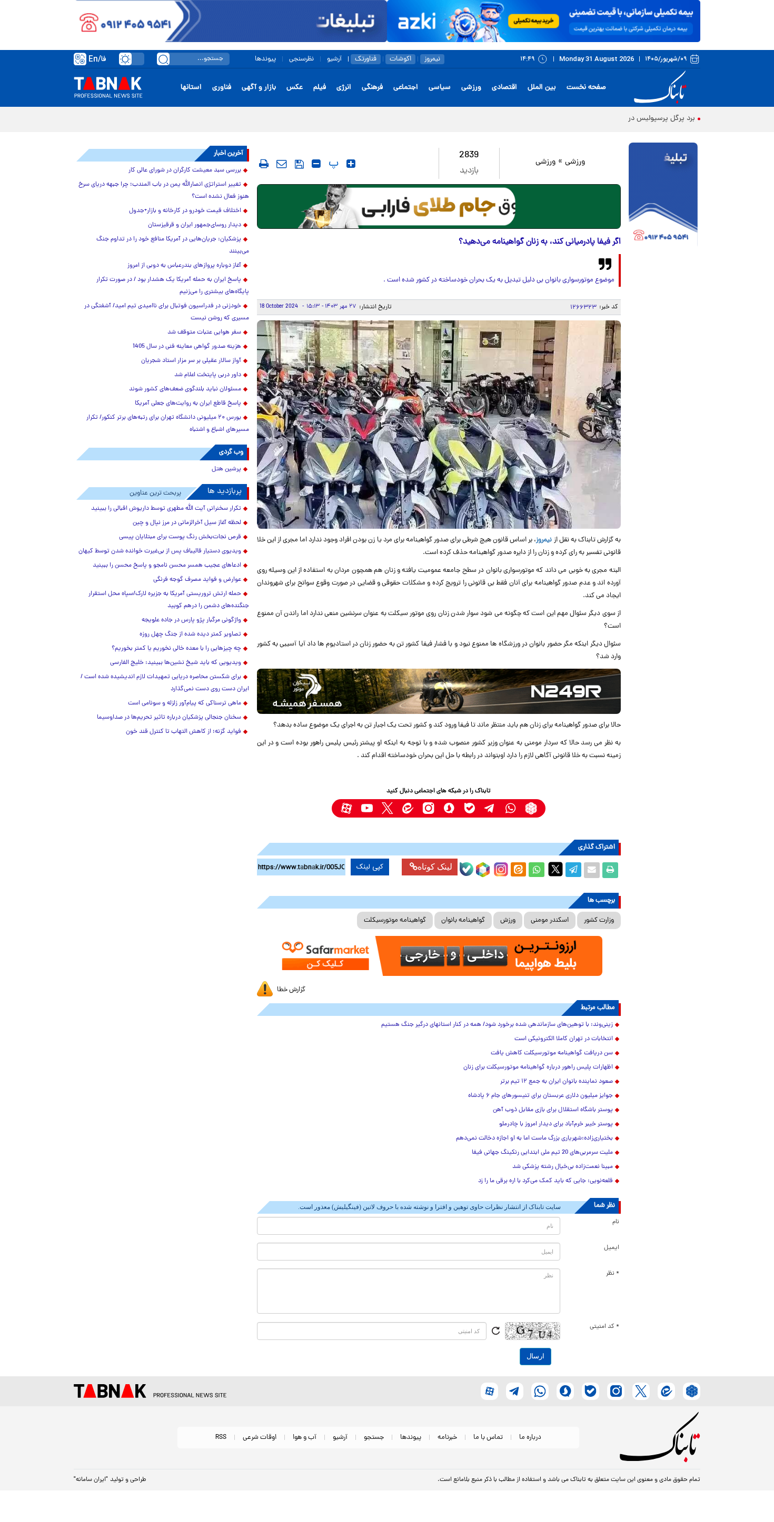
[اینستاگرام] (500, 868)
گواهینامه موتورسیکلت (395, 920)
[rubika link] (531, 808)
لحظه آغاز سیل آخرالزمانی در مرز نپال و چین (187, 523)
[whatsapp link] (510, 808)
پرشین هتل (226, 469)
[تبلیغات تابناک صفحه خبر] (663, 196)
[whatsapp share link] (536, 870)
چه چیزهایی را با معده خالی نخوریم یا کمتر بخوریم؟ (176, 648)
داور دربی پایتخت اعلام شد (207, 375)
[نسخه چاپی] (610, 870)
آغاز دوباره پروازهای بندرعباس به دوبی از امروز (184, 265)
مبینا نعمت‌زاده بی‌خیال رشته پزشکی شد (562, 1167)
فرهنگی (372, 87)
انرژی (343, 87)
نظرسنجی (301, 59)
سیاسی (440, 87)
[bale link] (469, 808)
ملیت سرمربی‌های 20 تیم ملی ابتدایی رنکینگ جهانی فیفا (542, 1152)
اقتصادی (504, 87)
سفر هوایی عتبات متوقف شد (204, 332)
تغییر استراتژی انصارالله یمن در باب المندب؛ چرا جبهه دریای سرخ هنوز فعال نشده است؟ (163, 190)
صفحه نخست (586, 87)
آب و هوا (304, 1438)
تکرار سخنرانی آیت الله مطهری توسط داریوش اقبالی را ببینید (166, 508)
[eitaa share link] (518, 870)
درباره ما (530, 1438)
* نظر (612, 1273)
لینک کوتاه (435, 866)
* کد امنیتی (604, 1327)
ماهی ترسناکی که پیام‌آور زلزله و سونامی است (184, 703)
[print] (263, 163)
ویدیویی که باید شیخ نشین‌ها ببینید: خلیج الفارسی (175, 663)
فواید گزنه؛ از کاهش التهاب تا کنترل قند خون (183, 732)
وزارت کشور (599, 920)
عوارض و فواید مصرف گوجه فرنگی (197, 579)
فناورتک (365, 59)
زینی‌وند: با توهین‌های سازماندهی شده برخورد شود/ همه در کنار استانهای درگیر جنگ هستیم (497, 1025)
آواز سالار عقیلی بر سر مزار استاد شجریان (191, 361)
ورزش (507, 920)
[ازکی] (543, 21)
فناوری (221, 87)
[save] (299, 164)
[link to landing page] (661, 87)
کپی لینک (369, 867)
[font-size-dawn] (316, 163)
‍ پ (332, 163)
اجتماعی (405, 87)
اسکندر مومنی (550, 920)
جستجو (374, 1438)
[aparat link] (346, 808)
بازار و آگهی (259, 87)
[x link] (387, 808)
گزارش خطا (291, 990)
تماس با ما (488, 1438)
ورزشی (471, 87)
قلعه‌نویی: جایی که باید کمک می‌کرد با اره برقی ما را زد (545, 1181)
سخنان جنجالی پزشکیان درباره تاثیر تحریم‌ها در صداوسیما (169, 717)
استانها (191, 87)
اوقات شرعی (259, 1438)
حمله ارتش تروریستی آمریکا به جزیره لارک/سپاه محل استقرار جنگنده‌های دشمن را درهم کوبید (168, 600)
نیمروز (432, 59)
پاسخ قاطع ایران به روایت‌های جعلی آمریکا (188, 403)
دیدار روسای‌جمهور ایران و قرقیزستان (194, 225)
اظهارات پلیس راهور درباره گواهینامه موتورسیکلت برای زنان (538, 1067)
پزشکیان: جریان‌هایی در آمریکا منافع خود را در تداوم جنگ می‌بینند (172, 245)
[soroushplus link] (448, 808)
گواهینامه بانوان (463, 920)
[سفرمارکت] (438, 956)
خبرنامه (447, 1438)
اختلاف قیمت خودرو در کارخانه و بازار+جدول (185, 211)
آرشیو (334, 59)
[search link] (163, 59)
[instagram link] (428, 808)
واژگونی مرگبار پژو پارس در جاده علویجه (191, 620)
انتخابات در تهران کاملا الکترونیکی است (563, 1039)
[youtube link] (366, 808)
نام (615, 1222)
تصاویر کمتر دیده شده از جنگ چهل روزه (190, 634)
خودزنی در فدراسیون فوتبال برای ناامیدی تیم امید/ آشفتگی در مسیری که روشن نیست (166, 312)
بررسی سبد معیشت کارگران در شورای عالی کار (184, 170)
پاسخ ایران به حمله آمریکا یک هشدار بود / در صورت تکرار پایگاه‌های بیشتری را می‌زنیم (172, 286)
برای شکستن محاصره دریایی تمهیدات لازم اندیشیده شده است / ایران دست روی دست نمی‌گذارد (165, 683)
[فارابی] (439, 206)
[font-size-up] (351, 163)
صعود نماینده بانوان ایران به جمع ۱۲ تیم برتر (556, 1081)
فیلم (319, 87)
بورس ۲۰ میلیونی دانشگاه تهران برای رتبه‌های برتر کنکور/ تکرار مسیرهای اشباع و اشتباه (167, 424)
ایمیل (611, 1248)
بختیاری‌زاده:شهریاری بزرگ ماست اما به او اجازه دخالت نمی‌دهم (534, 1138)
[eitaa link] (407, 808)
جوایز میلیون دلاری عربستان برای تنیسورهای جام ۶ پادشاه (540, 1096)
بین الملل (542, 87)
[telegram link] (490, 808)
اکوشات (400, 59)
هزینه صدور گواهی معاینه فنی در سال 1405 (187, 346)
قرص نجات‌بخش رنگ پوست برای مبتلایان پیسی (180, 537)
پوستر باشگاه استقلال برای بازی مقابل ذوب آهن (553, 1110)
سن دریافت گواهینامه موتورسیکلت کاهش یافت (552, 1053)
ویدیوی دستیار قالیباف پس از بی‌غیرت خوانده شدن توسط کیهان (159, 551)
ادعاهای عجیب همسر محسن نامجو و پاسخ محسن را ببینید (167, 565)
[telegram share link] (573, 870)
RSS (220, 1438)
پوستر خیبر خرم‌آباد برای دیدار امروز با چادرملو (556, 1124)
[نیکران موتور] (439, 691)
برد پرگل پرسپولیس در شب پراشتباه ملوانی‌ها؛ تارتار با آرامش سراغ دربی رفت (580, 118)
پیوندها (265, 59)
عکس (294, 87)
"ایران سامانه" (91, 1480)
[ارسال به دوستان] (592, 870)
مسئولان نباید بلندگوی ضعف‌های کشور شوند (185, 389)
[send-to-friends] (282, 163)
